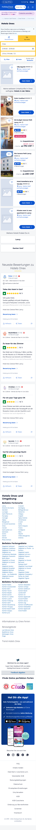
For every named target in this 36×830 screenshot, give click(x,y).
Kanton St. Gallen (8, 597)
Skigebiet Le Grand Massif (8, 563)
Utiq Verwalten (18, 792)
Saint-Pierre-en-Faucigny (7, 515)
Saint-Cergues (23, 526)
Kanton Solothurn (24, 589)
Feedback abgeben (18, 672)
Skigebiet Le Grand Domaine (24, 569)
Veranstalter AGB (18, 776)
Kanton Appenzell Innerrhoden (24, 610)
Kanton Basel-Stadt (8, 609)
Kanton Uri (22, 595)
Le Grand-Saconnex (8, 524)
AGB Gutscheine (18, 800)
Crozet (20, 522)
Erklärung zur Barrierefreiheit (18, 805)
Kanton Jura (6, 613)
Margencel (5, 522)
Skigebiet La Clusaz (8, 560)
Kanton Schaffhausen (25, 605)
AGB (18, 796)
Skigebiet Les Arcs (24, 554)
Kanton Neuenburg (8, 605)
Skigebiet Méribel (8, 570)
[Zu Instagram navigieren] (13, 754)
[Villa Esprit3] (7, 74)
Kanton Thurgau (7, 607)
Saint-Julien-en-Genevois (7, 531)
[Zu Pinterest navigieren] (22, 754)
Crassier (21, 506)
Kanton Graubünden (9, 587)
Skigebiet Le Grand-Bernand (24, 561)
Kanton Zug (22, 603)
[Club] (13, 14)
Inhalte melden (18, 768)
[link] (28, 7)
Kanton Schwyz (23, 587)
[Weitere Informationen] (33, 146)
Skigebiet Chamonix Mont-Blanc (8, 557)
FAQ (18, 764)
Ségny (4, 520)
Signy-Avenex (22, 518)
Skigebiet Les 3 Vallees (25, 546)
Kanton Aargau (7, 611)
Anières (20, 538)
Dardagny (21, 508)
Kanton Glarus (23, 601)
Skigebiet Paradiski (8, 568)
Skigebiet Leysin (23, 552)
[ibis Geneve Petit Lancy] (7, 164)
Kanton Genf (18, 248)
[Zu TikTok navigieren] (18, 754)
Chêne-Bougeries (24, 536)
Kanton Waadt (7, 593)
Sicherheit (18, 809)
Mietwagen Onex (7, 634)
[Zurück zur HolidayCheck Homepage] (7, 7)
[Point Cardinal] (7, 106)
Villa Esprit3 (21, 67)
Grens (4, 534)
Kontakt (23, 2)
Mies (20, 532)
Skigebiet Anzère (7, 566)
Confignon (21, 530)
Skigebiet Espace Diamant (24, 557)
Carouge (5, 518)
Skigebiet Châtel (23, 572)
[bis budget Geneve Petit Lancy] (7, 133)
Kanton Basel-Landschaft (23, 592)
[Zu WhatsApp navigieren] (27, 754)
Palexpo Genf (22, 564)
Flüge (4, 636)
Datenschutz (18, 784)
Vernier (4, 538)
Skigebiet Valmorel (8, 546)
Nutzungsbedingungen (18, 780)
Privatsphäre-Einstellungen (17, 788)
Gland (4, 536)
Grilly (20, 524)
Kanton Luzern (7, 599)
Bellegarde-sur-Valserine (23, 511)
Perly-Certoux (6, 540)
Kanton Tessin (7, 591)
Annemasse (22, 520)
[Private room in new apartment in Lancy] (7, 219)
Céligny (20, 514)
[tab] (9, 38)
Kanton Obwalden (24, 585)
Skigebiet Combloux (8, 548)
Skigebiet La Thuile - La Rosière (26, 549)
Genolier (5, 510)
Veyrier (20, 534)
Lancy (17, 239)
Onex (4, 526)
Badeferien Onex (7, 632)
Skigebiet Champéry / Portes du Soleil (25, 575)
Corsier (4, 528)
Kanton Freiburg (7, 601)
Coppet (20, 516)
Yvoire (20, 528)
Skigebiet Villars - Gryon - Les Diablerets (9, 573)
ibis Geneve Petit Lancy (22, 153)
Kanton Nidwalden (24, 607)
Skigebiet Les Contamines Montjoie (9, 553)
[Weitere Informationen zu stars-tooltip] (32, 67)
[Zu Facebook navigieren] (8, 754)
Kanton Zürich (7, 595)
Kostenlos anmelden (25, 13)
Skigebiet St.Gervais (8, 550)
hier (16, 33)
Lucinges (5, 512)
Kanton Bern (6, 589)
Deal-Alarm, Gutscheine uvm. (18, 772)
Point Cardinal (19, 98)
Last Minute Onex (8, 630)
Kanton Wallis (6, 585)
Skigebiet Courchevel (25, 566)
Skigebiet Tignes (23, 578)
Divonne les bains (8, 508)
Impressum (18, 813)
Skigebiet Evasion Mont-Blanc (8, 577)
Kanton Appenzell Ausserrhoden (24, 598)
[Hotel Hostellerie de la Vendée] (7, 192)
